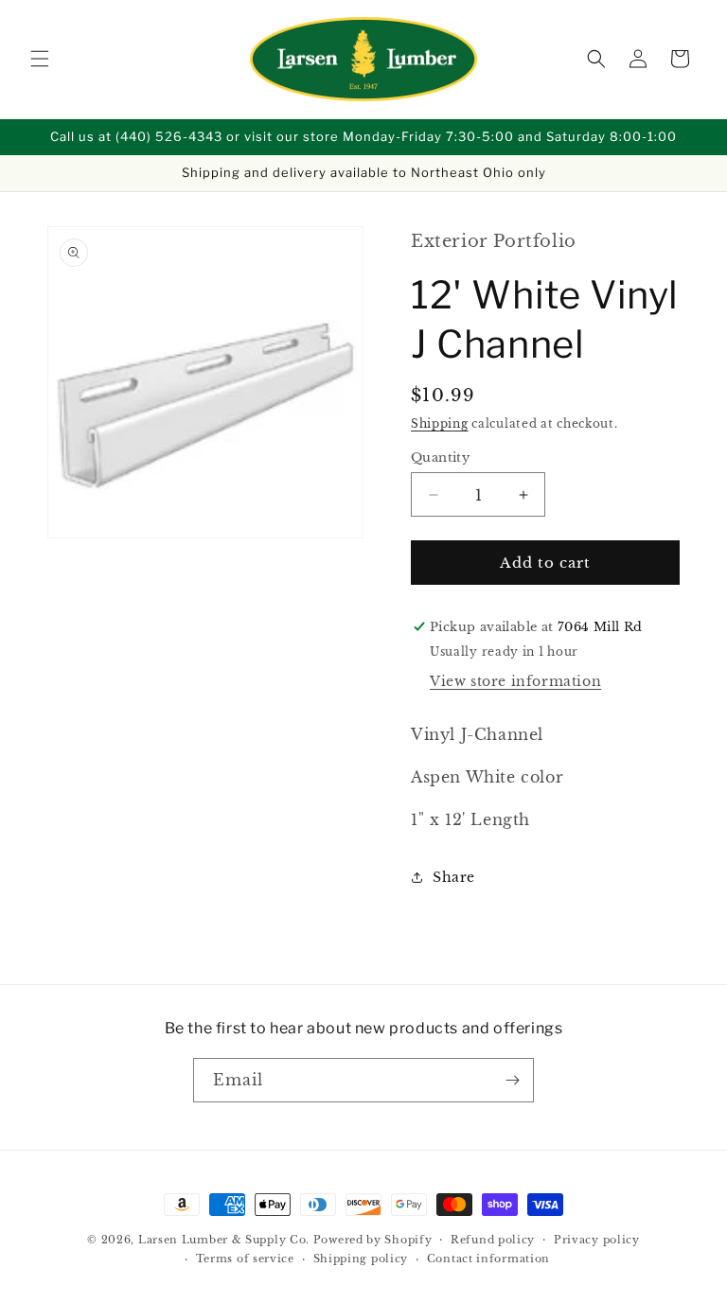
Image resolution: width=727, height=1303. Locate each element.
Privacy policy (597, 1239)
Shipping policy (361, 1258)
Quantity (440, 457)
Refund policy (493, 1239)
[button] (40, 58)
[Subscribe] (512, 1080)
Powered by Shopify (373, 1239)
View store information (515, 681)
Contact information (488, 1258)
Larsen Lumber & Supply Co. (224, 1239)
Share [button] (454, 877)
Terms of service (245, 1258)
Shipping (440, 423)
